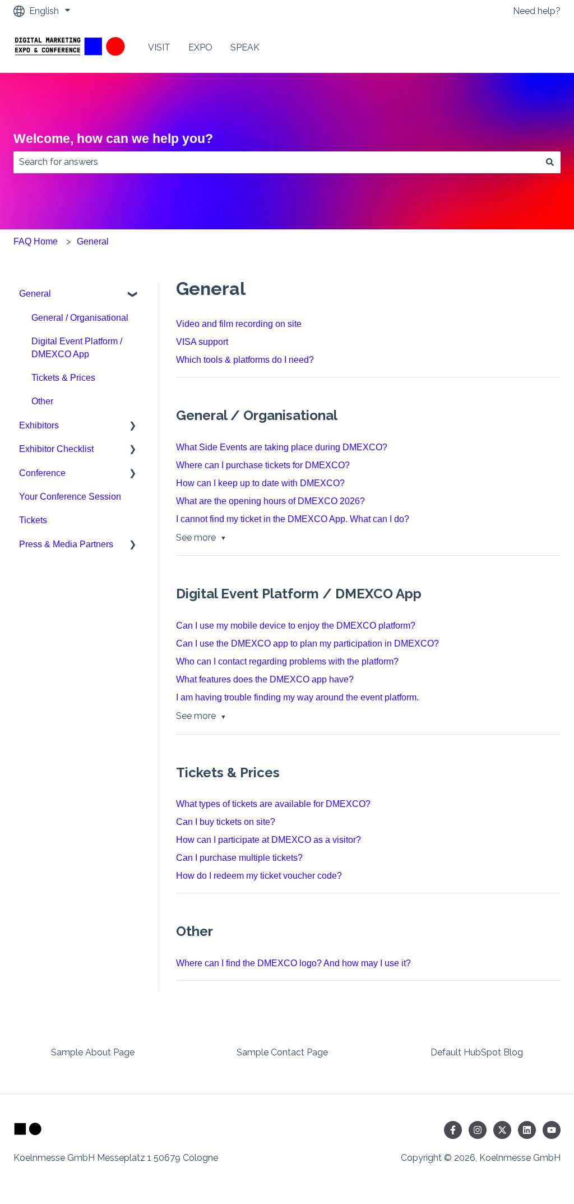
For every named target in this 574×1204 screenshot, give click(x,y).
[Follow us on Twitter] (502, 1130)
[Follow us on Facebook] (453, 1130)
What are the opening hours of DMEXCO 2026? (270, 501)
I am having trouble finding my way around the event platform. (297, 697)
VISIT (159, 47)
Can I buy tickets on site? (225, 822)
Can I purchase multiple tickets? (239, 857)
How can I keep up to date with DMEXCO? (260, 483)
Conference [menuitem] (42, 473)
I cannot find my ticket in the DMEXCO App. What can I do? (292, 519)
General (93, 241)
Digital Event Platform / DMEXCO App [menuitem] (76, 347)
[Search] (550, 162)
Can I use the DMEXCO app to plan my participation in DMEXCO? (307, 643)
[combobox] (276, 162)
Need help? (537, 11)
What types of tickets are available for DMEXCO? (273, 804)
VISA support (202, 342)
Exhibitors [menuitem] (39, 425)
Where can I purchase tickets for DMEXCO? (263, 465)
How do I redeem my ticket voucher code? (259, 875)
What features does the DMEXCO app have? (265, 679)
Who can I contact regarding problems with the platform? (287, 661)
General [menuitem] (35, 293)
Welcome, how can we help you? (113, 138)
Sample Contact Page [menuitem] (282, 1052)
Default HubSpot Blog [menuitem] (476, 1052)
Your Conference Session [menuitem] (70, 496)
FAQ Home (35, 241)
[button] (133, 294)
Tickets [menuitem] (33, 520)
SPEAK (245, 47)
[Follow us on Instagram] (478, 1130)
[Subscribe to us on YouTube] (552, 1130)
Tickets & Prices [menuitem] (63, 377)
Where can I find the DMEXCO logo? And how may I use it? (293, 963)
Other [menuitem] (42, 401)
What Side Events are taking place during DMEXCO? (281, 447)
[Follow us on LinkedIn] (527, 1130)
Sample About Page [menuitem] (93, 1052)
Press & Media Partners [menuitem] (66, 544)
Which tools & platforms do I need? (245, 360)
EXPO (200, 47)
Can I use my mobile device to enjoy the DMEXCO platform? (295, 625)
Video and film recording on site (239, 324)
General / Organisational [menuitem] (79, 317)
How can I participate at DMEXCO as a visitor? (268, 840)
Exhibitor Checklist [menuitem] (56, 449)
